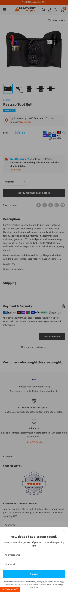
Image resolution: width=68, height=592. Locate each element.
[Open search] (43, 9)
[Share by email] (62, 205)
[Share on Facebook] (38, 205)
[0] (55, 9)
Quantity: (9, 181)
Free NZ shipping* (19, 159)
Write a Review (52, 336)
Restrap (7, 100)
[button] (10, 589)
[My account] (49, 9)
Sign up (34, 574)
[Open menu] (4, 9)
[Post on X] (50, 205)
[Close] (63, 531)
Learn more (25, 122)
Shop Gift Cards (34, 442)
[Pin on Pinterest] (44, 205)
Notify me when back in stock (34, 193)
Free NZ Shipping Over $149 (34, 2)
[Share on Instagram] (56, 205)
